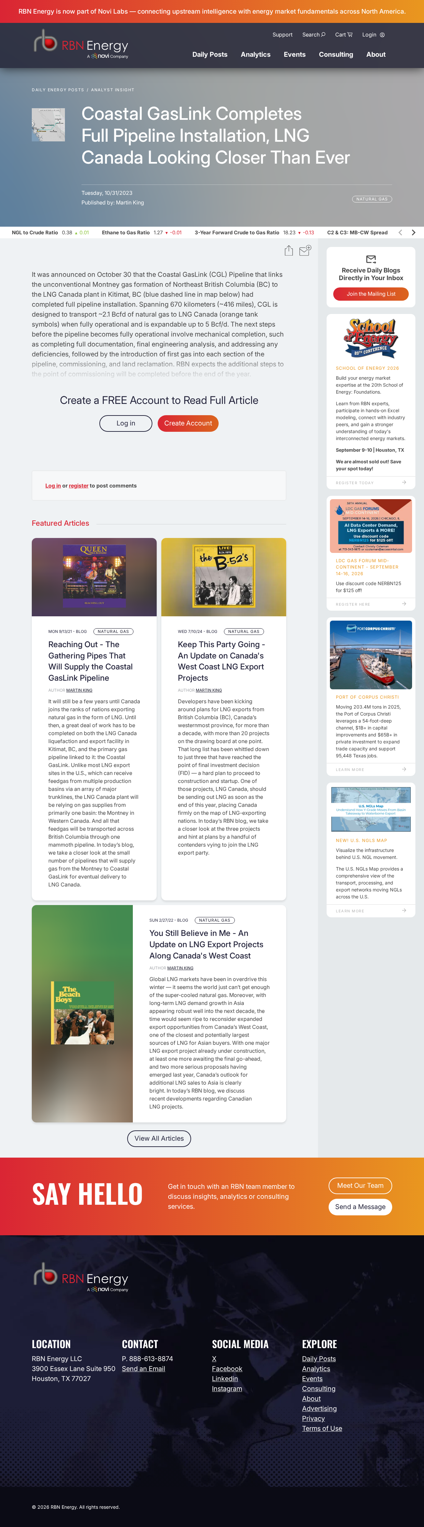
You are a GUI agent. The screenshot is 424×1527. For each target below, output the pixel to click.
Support (282, 34)
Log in (126, 423)
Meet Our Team (360, 1185)
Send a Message (360, 1207)
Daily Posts (210, 54)
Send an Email (143, 1369)
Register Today (355, 483)
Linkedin (225, 1379)
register (78, 485)
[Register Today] (371, 338)
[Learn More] (371, 655)
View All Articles (159, 1138)
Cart (340, 34)
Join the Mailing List (371, 293)
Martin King (130, 202)
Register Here (353, 604)
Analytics (256, 54)
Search (311, 34)
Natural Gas (372, 198)
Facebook (227, 1369)
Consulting (336, 54)
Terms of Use (322, 1428)
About (376, 54)
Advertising (319, 1408)
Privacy (313, 1418)
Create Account (188, 423)
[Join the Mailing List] (305, 251)
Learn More (350, 769)
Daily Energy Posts (58, 89)
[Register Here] (371, 526)
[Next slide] (413, 233)
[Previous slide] (401, 233)
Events (295, 54)
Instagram (227, 1389)
